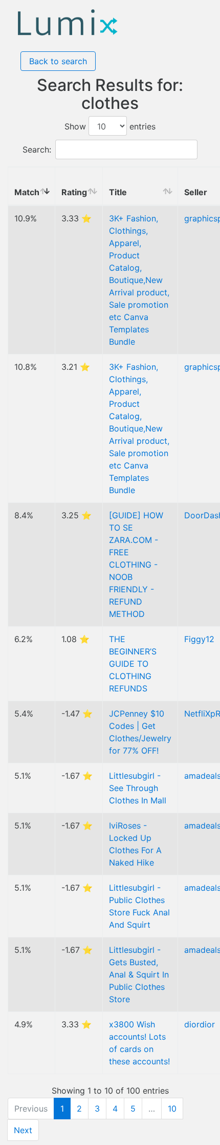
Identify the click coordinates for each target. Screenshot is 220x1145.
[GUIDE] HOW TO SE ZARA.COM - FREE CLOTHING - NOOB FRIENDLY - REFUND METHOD (136, 564)
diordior (199, 1024)
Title (118, 192)
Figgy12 (199, 639)
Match (26, 192)
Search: (37, 149)
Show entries (110, 126)
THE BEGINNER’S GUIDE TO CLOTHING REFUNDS (133, 663)
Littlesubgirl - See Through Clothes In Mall (137, 788)
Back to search (58, 61)
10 (172, 1108)
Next (23, 1130)
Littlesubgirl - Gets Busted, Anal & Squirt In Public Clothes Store (139, 974)
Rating (74, 192)
